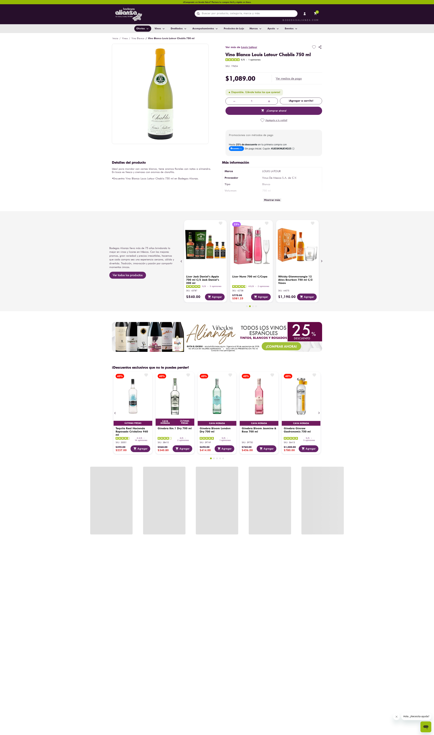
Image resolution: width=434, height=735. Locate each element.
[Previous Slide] (181, 261)
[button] (289, 78)
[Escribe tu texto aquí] (217, 672)
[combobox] (246, 13)
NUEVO (238, 528)
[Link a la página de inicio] (115, 38)
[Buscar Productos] (199, 13)
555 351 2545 (283, 698)
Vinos (125, 38)
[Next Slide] (321, 261)
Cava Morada (165, 422)
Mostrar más (272, 200)
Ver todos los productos (128, 275)
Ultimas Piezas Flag (133, 423)
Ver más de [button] (241, 47)
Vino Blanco (138, 38)
